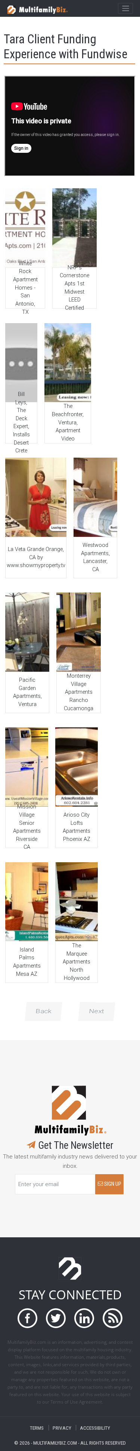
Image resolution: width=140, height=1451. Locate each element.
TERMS (37, 1427)
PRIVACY (62, 1427)
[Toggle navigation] (125, 8)
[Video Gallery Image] (25, 227)
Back (43, 1011)
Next (97, 1011)
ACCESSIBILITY (95, 1427)
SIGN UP (112, 1184)
